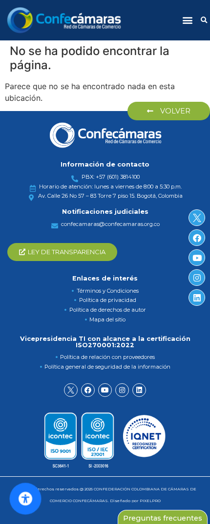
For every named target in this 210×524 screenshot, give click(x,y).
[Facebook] (88, 390)
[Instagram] (122, 390)
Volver (174, 111)
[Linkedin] (139, 390)
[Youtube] (105, 390)
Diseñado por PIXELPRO (135, 500)
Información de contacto (105, 164)
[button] (187, 20)
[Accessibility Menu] (25, 498)
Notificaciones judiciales (105, 211)
